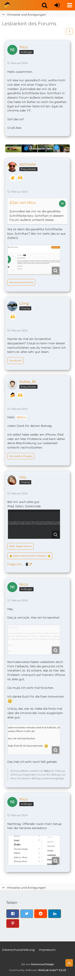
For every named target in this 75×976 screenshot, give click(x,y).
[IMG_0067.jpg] (34, 524)
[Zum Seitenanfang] (69, 963)
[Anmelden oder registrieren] (57, 5)
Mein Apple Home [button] (20, 546)
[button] (44, 5)
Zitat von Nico (22, 202)
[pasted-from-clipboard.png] (34, 640)
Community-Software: (37, 970)
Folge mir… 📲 (17, 564)
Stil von (37, 964)
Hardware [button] (15, 360)
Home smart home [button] (21, 282)
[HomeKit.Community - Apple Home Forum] (7, 5)
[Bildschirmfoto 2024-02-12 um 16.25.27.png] (34, 260)
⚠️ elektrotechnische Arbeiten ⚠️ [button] (30, 555)
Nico (23, 417)
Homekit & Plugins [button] (20, 456)
